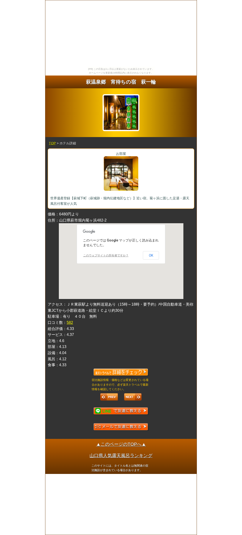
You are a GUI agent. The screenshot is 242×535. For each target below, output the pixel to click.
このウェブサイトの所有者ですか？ (106, 255)
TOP (52, 143)
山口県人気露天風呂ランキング (121, 455)
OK (151, 255)
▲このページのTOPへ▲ (121, 444)
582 (70, 323)
